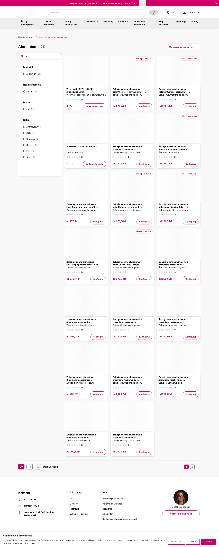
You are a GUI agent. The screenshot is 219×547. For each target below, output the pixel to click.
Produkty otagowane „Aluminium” (52, 37)
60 (37, 467)
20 (21, 467)
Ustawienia (176, 542)
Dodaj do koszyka (94, 106)
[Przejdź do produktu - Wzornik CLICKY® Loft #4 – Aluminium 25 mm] (86, 83)
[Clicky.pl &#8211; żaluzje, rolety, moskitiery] (29, 12)
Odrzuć (193, 542)
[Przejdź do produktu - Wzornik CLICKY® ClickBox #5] (86, 140)
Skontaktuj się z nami (181, 513)
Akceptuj (208, 542)
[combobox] (184, 47)
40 (29, 467)
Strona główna (25, 37)
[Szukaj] (153, 12)
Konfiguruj (144, 106)
